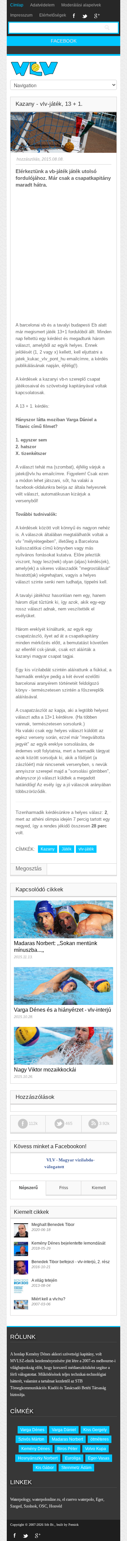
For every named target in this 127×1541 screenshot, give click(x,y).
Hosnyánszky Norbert (38, 1458)
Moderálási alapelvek (81, 5)
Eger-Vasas (98, 1458)
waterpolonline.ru (46, 1499)
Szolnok (30, 1506)
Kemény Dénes (35, 1448)
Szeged (16, 1506)
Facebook (74, 16)
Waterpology (20, 1499)
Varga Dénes (32, 1429)
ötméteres (99, 1439)
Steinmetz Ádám (76, 1467)
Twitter (85, 16)
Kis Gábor (45, 1467)
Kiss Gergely (95, 1429)
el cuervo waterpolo (78, 1499)
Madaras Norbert (67, 1439)
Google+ (97, 16)
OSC (43, 1506)
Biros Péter (67, 1448)
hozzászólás (28, 159)
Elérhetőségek (52, 15)
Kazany (48, 849)
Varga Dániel (64, 1429)
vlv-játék (86, 849)
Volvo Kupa (95, 1448)
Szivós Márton (31, 1439)
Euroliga (73, 1458)
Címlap (16, 5)
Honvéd (55, 1506)
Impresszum (21, 15)
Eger (99, 1499)
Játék (66, 849)
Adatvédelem (42, 5)
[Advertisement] (63, 255)
